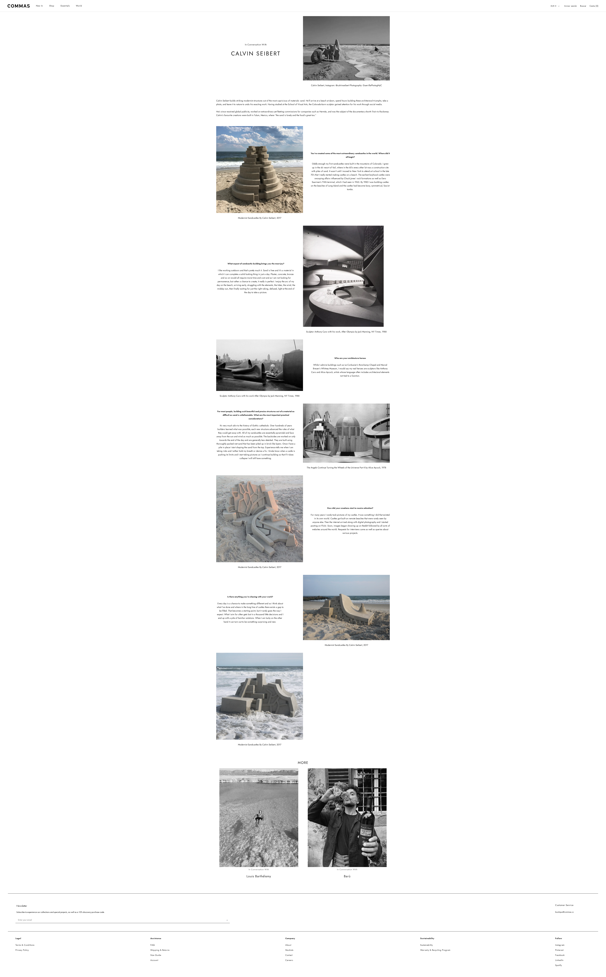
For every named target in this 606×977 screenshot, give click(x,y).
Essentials (65, 5)
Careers (289, 960)
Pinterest (559, 950)
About (288, 945)
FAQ (152, 945)
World (79, 5)
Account (154, 960)
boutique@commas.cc (564, 911)
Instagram (559, 945)
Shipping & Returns (159, 950)
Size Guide (155, 955)
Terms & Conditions (24, 945)
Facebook (559, 955)
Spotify (558, 965)
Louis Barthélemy (259, 876)
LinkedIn (559, 960)
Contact (289, 955)
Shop (51, 5)
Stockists (289, 950)
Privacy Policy (22, 950)
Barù (347, 876)
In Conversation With (259, 869)
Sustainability (426, 945)
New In (39, 5)
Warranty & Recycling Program (435, 950)
